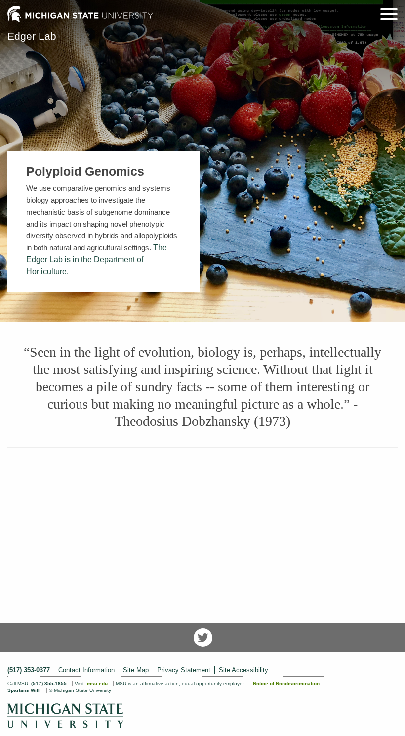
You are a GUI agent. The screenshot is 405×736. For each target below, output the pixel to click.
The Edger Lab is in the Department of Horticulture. (96, 259)
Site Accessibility (243, 670)
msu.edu (97, 683)
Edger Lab (31, 36)
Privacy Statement (183, 670)
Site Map (136, 670)
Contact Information (86, 670)
